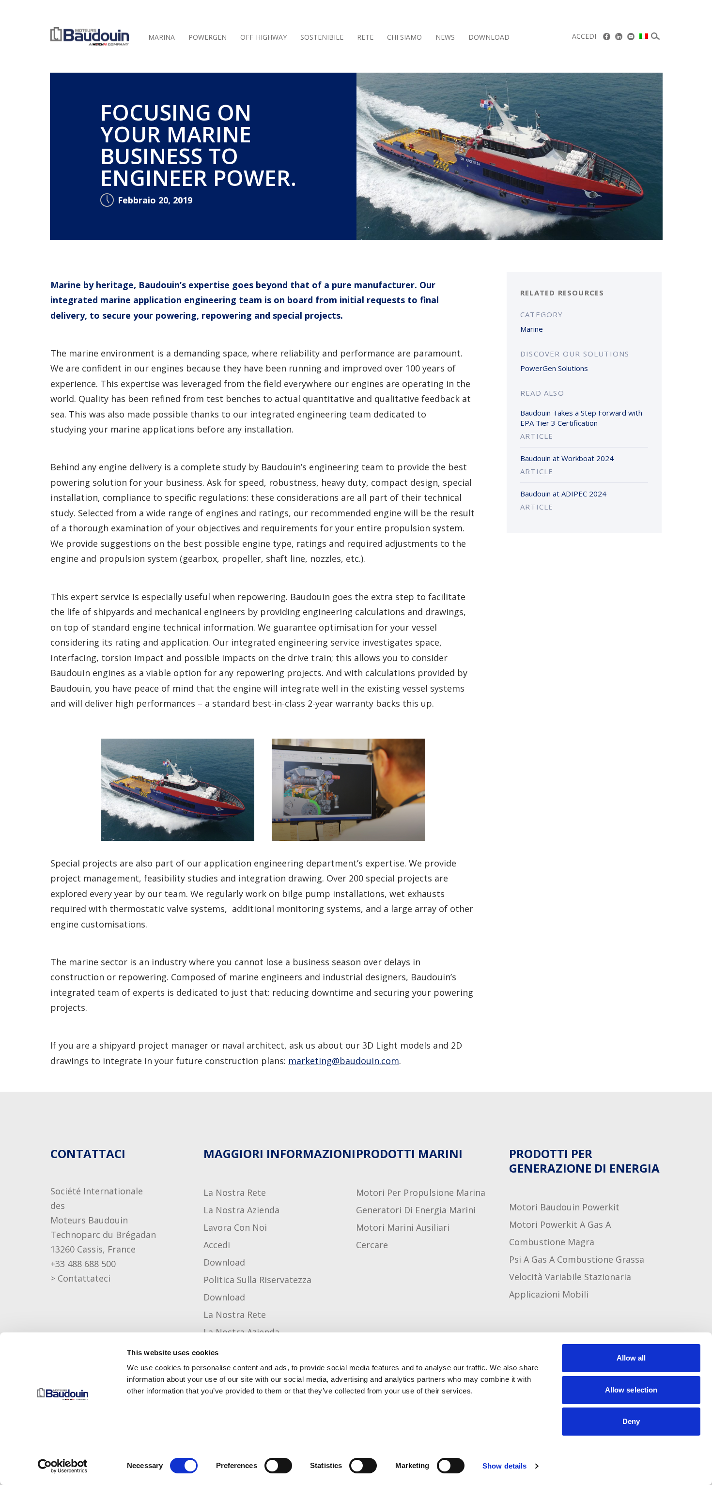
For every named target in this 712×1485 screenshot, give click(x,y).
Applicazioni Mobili (548, 1294)
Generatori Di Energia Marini (416, 1210)
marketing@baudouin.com (343, 1061)
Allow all (631, 1358)
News (445, 37)
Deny (631, 1421)
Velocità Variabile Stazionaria (570, 1277)
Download (489, 37)
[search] (655, 36)
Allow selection (631, 1390)
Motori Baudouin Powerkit (564, 1207)
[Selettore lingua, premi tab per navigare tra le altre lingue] (644, 36)
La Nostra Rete (234, 1192)
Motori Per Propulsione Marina (420, 1192)
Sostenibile (321, 37)
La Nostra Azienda (241, 1210)
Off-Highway (263, 37)
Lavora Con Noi (235, 1227)
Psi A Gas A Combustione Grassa (576, 1259)
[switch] (268, 1465)
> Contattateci (80, 1278)
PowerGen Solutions (554, 368)
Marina (161, 37)
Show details (504, 1466)
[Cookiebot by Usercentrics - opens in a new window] (62, 1466)
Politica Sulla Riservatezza (257, 1279)
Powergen (207, 37)
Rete (365, 37)
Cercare (372, 1245)
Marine (531, 329)
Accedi (584, 36)
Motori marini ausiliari (402, 1227)
